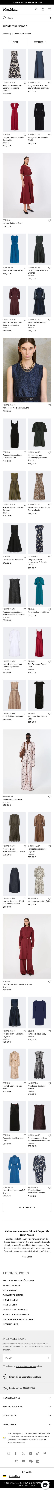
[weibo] (16, 1461)
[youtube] (30, 1453)
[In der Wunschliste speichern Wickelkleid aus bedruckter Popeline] (49, 1187)
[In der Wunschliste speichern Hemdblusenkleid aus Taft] (25, 1187)
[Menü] (49, 9)
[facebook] (16, 1453)
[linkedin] (38, 1461)
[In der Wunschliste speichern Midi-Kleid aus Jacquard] (25, 713)
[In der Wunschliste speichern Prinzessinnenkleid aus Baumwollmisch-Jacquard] (25, 609)
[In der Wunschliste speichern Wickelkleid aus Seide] (49, 796)
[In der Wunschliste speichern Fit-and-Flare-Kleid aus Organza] (49, 267)
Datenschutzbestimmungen (26, 1366)
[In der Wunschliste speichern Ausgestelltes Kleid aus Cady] (25, 1135)
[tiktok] (38, 1453)
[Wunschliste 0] (36, 9)
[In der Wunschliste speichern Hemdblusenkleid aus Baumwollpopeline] (25, 320)
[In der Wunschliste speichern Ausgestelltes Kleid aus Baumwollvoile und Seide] (49, 83)
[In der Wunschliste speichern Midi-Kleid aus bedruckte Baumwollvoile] (49, 505)
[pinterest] (45, 1453)
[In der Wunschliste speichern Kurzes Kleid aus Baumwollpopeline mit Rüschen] (49, 452)
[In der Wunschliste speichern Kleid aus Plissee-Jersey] (25, 267)
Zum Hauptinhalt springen (13, 1)
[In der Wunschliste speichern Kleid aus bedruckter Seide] (49, 898)
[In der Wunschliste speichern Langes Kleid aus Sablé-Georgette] (25, 135)
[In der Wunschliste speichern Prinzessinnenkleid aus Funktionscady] (25, 452)
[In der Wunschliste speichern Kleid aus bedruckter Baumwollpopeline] (25, 83)
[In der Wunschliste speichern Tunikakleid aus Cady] (49, 1031)
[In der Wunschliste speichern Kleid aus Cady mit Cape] (49, 609)
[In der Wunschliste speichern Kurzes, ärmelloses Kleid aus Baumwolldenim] (25, 898)
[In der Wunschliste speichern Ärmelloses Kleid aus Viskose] (49, 1083)
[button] (13, 41)
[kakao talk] (23, 1461)
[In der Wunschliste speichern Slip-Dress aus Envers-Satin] (49, 661)
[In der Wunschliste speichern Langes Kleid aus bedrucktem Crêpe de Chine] (49, 557)
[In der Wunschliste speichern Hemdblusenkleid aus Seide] (25, 1083)
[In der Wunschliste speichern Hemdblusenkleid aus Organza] (49, 320)
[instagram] (9, 1453)
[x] (23, 1453)
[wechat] (30, 1461)
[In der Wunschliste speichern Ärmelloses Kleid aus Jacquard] (49, 405)
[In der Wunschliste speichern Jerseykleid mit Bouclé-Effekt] (49, 135)
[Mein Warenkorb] (43, 9)
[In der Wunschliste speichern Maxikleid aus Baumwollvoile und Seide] (25, 846)
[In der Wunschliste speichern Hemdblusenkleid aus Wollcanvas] (49, 981)
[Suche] (49, 17)
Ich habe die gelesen (24, 1366)
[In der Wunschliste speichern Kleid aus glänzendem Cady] (49, 713)
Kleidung (7, 33)
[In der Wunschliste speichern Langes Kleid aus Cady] (49, 220)
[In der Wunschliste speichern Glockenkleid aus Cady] (25, 557)
